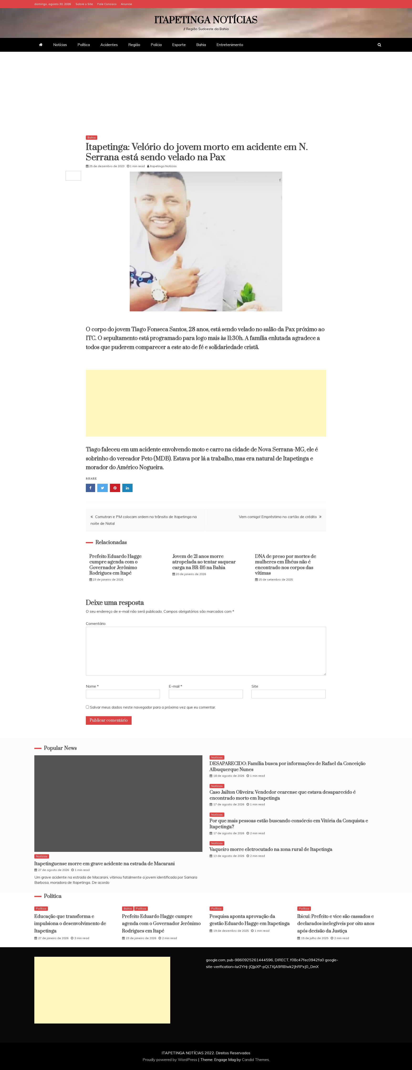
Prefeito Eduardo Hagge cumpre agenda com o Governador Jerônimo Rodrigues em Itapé (115, 565)
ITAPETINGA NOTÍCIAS (206, 20)
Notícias (60, 44)
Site (255, 686)
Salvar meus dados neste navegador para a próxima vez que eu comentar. (153, 707)
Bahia (201, 44)
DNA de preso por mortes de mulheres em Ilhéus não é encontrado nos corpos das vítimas (285, 565)
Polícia (156, 44)
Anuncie (126, 4)
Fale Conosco (107, 4)
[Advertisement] (206, 94)
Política (83, 44)
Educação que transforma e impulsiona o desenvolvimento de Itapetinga (70, 924)
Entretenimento (229, 44)
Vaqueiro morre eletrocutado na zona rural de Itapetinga (271, 850)
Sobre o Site (84, 4)
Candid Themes (255, 1059)
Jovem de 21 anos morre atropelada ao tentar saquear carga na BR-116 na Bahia (204, 562)
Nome (92, 686)
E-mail (175, 686)
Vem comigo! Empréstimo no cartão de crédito (278, 516)
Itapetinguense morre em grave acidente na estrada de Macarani (104, 864)
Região (134, 44)
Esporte (179, 44)
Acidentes (109, 44)
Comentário (96, 623)
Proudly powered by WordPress (170, 1059)
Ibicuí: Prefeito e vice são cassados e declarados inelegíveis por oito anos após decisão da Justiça (335, 924)
